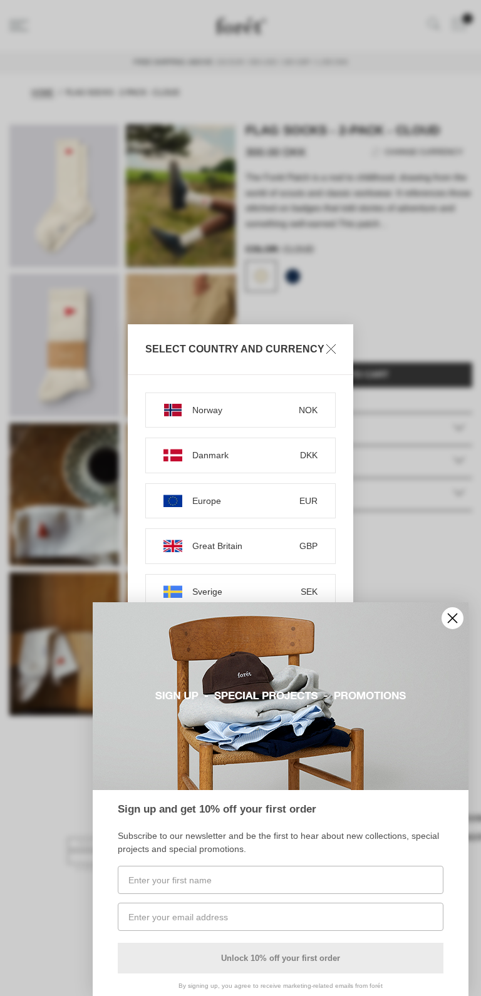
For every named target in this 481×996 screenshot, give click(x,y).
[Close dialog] (452, 618)
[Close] (331, 349)
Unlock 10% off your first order (280, 958)
